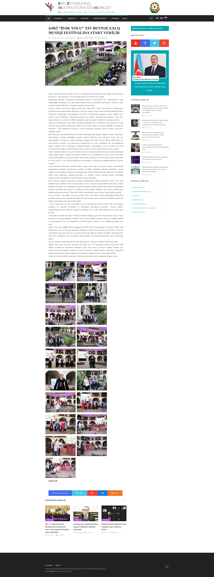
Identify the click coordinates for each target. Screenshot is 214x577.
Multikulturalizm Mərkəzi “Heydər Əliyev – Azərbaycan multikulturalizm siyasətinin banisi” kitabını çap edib (155, 122)
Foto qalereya (70, 38)
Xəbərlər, (55, 38)
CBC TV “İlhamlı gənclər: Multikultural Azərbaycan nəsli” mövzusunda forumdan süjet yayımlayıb (57, 528)
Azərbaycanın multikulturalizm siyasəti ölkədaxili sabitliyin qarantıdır (85, 527)
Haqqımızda (58, 18)
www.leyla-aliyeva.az (140, 204)
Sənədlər (71, 18)
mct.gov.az (136, 196)
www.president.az (139, 187)
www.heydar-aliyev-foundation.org (144, 208)
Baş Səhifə (49, 565)
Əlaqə (124, 18)
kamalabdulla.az (138, 200)
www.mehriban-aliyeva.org (142, 191)
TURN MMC (51, 571)
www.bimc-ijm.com (139, 212)
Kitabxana (115, 18)
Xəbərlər (49, 520)
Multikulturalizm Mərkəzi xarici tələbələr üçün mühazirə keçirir (114, 527)
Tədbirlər (61, 38)
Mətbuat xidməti (99, 18)
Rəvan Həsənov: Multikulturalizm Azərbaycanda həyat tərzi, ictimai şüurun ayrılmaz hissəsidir (153, 135)
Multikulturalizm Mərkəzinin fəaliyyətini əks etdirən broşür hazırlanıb (155, 158)
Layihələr (84, 18)
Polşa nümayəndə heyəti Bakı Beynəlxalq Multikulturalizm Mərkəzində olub (155, 147)
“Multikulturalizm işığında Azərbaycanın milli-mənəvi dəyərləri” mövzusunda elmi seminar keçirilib (155, 169)
